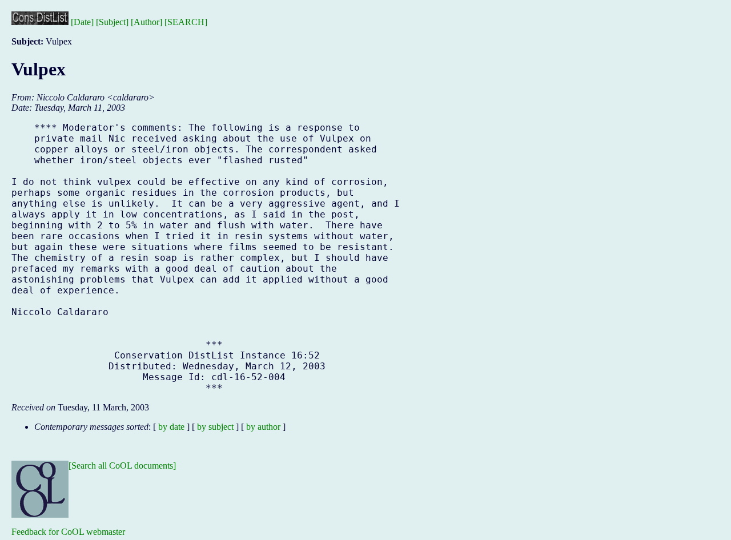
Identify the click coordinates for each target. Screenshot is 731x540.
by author (263, 427)
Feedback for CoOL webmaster (68, 532)
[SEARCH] (185, 22)
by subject (215, 427)
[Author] (146, 22)
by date (171, 427)
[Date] (82, 22)
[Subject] (112, 22)
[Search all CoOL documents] (122, 465)
